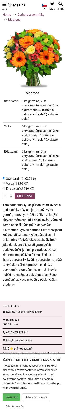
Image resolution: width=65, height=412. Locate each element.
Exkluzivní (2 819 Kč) (20, 188)
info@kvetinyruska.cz (18, 340)
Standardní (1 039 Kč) (21, 178)
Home (7, 14)
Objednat (25, 196)
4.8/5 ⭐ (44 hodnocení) (18, 348)
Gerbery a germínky (30, 14)
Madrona (14, 19)
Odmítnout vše (14, 406)
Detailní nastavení (36, 397)
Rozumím (11, 397)
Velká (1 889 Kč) (17, 183)
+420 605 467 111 (16, 332)
